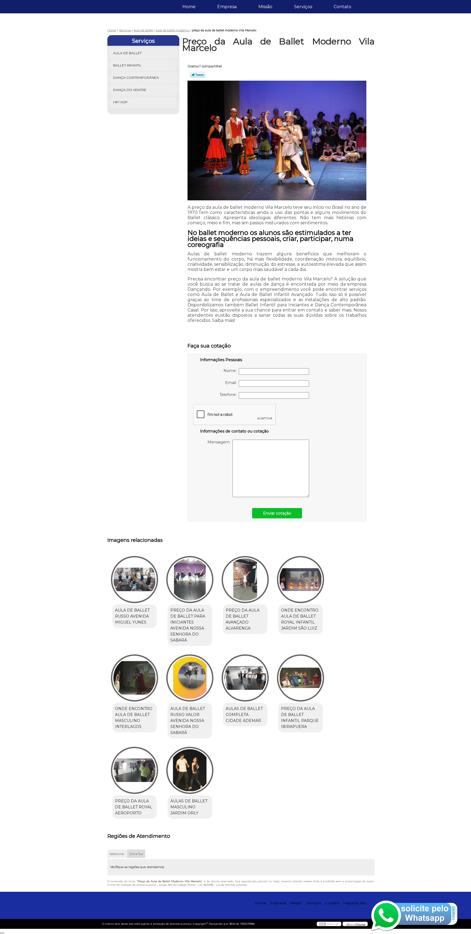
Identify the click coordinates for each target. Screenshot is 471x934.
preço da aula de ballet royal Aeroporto (133, 807)
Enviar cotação (277, 513)
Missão (265, 6)
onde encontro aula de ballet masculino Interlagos (133, 717)
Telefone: (229, 394)
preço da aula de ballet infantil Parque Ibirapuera (300, 717)
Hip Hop (120, 102)
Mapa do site (354, 903)
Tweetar (197, 74)
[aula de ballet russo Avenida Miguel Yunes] (134, 579)
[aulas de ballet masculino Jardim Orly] (189, 770)
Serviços (303, 6)
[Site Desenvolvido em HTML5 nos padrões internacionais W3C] (329, 924)
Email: (232, 382)
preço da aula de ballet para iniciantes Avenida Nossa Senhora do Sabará (187, 625)
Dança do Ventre (129, 90)
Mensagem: (220, 442)
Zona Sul (136, 854)
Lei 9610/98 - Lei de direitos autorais (222, 885)
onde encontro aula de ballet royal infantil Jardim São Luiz (299, 619)
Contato (342, 6)
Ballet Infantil (127, 65)
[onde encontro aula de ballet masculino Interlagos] (134, 678)
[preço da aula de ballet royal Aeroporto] (134, 770)
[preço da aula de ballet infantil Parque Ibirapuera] (300, 678)
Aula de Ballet (127, 53)
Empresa (227, 6)
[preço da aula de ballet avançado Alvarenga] (245, 579)
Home (189, 6)
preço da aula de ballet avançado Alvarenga (242, 619)
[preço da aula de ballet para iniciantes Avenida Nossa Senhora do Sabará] (189, 579)
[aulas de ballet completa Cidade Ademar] (245, 678)
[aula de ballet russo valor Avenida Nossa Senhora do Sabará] (189, 678)
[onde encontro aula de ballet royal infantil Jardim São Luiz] (300, 579)
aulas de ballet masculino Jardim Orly (188, 807)
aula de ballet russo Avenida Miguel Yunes (132, 616)
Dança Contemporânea (136, 77)
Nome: (231, 370)
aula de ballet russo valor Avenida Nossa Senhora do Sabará (187, 720)
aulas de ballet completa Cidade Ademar (244, 714)
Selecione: (117, 854)
